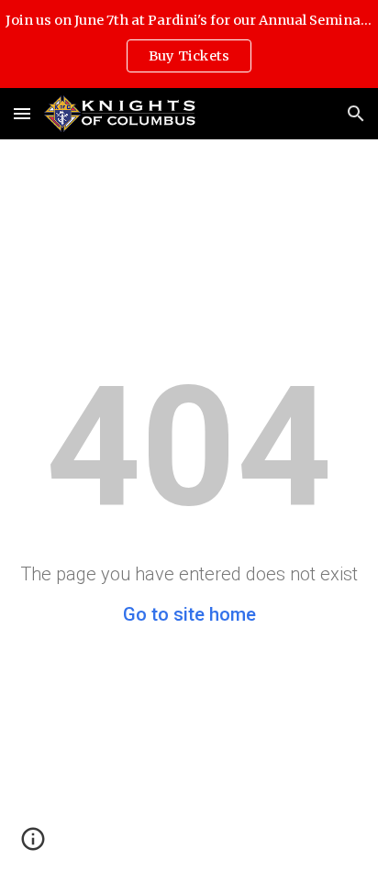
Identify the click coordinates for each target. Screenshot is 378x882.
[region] (189, 44)
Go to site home (189, 614)
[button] (22, 113)
